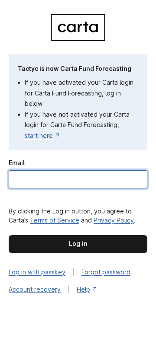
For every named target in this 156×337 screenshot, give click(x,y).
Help (83, 289)
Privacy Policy (114, 220)
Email (17, 162)
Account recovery (35, 289)
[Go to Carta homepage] (78, 38)
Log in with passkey (37, 272)
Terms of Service (54, 220)
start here (39, 135)
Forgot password (105, 272)
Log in (78, 243)
